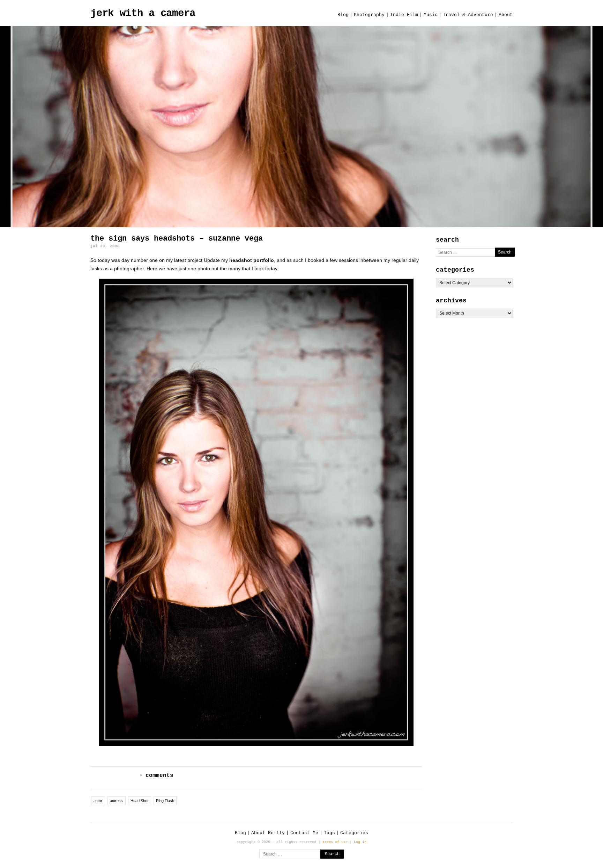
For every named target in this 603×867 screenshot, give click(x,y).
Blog (343, 14)
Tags (329, 833)
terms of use (335, 842)
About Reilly (268, 833)
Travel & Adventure (468, 14)
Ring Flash (165, 801)
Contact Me (304, 833)
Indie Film (404, 14)
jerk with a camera (142, 13)
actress (116, 801)
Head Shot (139, 801)
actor (98, 801)
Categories (354, 833)
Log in (360, 842)
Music (431, 14)
